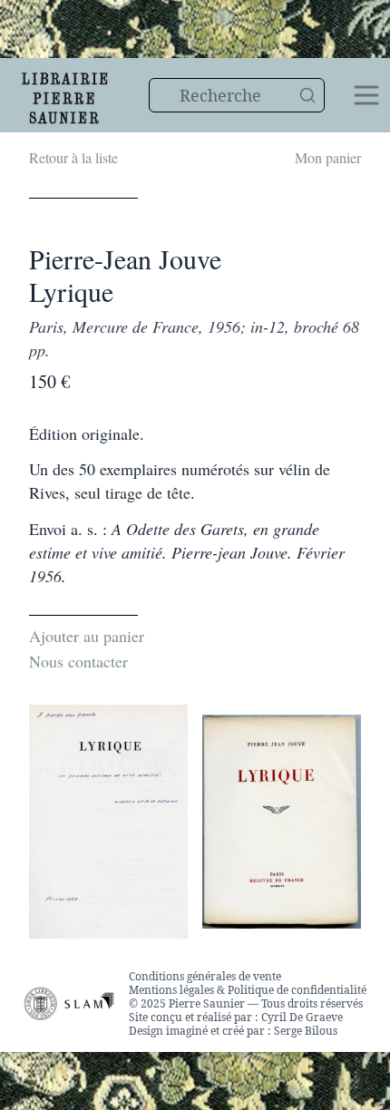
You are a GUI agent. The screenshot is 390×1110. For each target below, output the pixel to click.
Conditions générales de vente (205, 976)
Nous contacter (78, 661)
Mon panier (328, 157)
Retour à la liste (73, 157)
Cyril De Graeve (302, 1017)
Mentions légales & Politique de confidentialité (247, 990)
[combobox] (237, 95)
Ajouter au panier (86, 636)
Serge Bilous (305, 1030)
